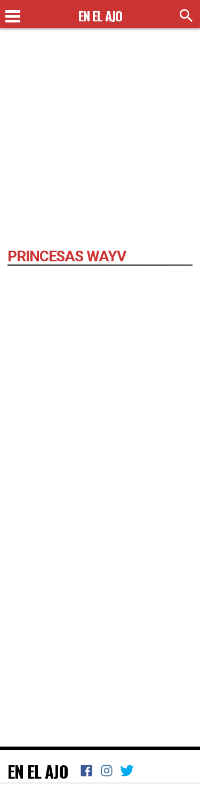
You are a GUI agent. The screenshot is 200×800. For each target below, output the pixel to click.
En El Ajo (37, 771)
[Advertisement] (100, 143)
